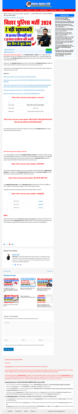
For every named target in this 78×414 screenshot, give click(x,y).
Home (15, 10)
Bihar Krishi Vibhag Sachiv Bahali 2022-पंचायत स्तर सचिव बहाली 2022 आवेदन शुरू (44, 289)
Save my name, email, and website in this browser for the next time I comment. (24, 345)
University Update (44, 10)
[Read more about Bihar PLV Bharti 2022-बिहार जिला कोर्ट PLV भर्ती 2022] (28, 282)
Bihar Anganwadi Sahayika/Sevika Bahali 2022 (28, 296)
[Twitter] (7, 244)
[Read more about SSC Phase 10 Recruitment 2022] (11, 298)
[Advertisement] (28, 141)
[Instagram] (17, 264)
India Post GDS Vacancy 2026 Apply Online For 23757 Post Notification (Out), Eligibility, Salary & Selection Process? (64, 29)
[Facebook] (4, 244)
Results (35, 10)
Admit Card (29, 10)
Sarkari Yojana (53, 10)
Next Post (50, 271)
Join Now (48, 49)
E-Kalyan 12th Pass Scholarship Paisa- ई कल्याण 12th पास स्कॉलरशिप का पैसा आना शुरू (11, 290)
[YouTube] (20, 264)
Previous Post (7, 271)
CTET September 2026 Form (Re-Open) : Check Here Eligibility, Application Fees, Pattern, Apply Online (63, 54)
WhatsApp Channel (10, 49)
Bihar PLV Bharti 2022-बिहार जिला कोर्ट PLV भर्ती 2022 (27, 289)
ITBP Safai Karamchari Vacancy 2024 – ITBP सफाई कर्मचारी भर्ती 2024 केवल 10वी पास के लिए (24, 90)
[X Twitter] (13, 264)
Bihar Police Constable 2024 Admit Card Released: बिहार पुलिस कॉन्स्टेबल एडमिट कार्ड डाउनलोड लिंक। (26, 86)
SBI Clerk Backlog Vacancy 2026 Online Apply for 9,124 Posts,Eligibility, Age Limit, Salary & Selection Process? (64, 34)
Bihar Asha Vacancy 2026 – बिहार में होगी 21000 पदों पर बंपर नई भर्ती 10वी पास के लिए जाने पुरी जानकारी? (64, 22)
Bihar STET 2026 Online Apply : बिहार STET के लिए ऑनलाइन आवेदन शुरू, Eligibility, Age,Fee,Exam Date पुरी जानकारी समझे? (64, 18)
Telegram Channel (10, 52)
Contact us (33, 411)
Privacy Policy (18, 411)
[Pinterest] (9, 244)
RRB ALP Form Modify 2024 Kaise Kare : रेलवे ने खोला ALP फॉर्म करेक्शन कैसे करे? (22, 93)
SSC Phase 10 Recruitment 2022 (11, 305)
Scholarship (61, 10)
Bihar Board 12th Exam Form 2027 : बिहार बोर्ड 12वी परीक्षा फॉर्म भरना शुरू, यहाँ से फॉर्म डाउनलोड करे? (64, 51)
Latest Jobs (21, 10)
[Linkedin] (12, 244)
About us (26, 411)
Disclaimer (10, 411)
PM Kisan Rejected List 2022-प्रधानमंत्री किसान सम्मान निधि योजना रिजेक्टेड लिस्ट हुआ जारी (44, 305)
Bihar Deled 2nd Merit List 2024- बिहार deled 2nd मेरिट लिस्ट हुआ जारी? (20, 76)
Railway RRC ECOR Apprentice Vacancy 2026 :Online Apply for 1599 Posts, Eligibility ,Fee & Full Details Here (64, 25)
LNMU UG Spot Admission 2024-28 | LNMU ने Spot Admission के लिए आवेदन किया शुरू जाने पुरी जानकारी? (27, 85)
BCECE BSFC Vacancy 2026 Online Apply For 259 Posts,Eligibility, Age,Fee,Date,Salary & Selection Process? (64, 42)
